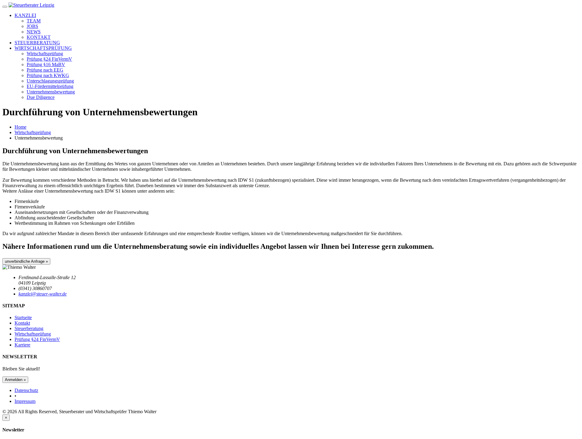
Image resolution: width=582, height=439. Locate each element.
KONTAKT (39, 37)
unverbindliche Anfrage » (26, 261)
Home (20, 127)
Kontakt (22, 323)
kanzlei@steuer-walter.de (42, 293)
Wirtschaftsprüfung (45, 53)
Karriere (22, 344)
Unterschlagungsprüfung (50, 80)
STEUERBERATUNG (37, 42)
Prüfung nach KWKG (48, 75)
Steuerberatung (29, 328)
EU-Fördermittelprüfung (50, 86)
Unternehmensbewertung (51, 91)
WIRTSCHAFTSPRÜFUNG (43, 48)
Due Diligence (41, 97)
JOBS (32, 26)
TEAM (34, 20)
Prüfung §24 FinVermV (49, 59)
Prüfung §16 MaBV (46, 64)
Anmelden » (15, 379)
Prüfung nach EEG (45, 70)
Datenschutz (26, 390)
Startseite (23, 317)
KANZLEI (25, 15)
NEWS (34, 31)
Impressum (25, 401)
